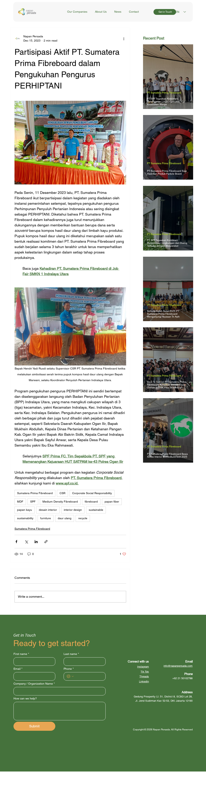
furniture (45, 518)
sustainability (25, 518)
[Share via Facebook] (16, 542)
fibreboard (91, 501)
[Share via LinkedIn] (36, 542)
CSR (62, 493)
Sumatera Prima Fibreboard (35, 493)
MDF (20, 501)
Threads (144, 676)
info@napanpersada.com (178, 665)
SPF (33, 501)
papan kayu (24, 509)
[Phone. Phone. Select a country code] (70, 676)
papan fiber (112, 501)
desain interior (48, 509)
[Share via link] (46, 542)
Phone (69, 668)
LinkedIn (144, 681)
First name (21, 653)
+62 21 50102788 (182, 678)
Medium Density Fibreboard (60, 501)
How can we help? (25, 698)
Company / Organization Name (34, 683)
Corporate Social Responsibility (92, 493)
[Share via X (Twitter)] (26, 542)
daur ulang (64, 518)
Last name (71, 653)
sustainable (96, 509)
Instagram (143, 666)
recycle (82, 518)
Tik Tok (145, 671)
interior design (73, 509)
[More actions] (123, 38)
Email (17, 668)
